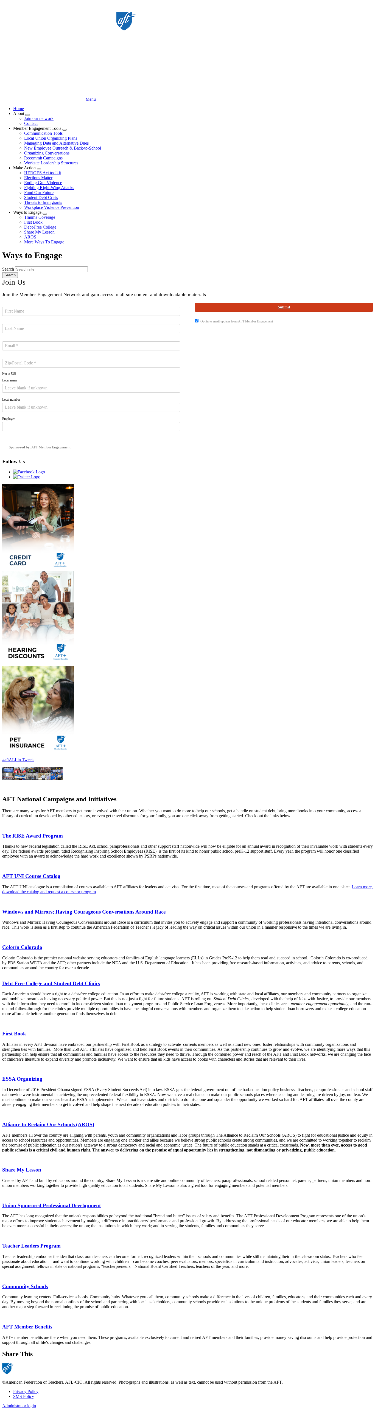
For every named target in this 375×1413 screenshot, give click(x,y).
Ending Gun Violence (43, 182)
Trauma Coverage (39, 217)
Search (8, 269)
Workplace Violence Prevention (51, 207)
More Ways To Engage (44, 242)
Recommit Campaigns (43, 158)
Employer (8, 419)
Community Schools (25, 1286)
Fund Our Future (39, 192)
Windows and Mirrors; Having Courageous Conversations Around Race (84, 912)
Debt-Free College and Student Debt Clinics (51, 983)
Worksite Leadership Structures (51, 163)
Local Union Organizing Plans (50, 138)
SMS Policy (23, 1396)
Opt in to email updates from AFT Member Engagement (236, 321)
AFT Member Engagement (51, 447)
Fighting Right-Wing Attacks (49, 187)
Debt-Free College (40, 227)
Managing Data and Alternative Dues (56, 143)
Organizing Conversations (46, 153)
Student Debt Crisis (41, 197)
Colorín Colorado (22, 947)
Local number (11, 399)
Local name (9, 380)
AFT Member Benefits (27, 1327)
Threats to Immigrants (43, 202)
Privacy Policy (25, 1391)
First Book (33, 222)
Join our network (39, 118)
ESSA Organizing (22, 1079)
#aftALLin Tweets (18, 759)
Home (18, 108)
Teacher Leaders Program (31, 1246)
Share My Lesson (39, 232)
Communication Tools (43, 133)
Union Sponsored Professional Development (51, 1205)
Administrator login (19, 1405)
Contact (31, 123)
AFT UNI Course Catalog (31, 876)
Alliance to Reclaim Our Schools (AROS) (48, 1124)
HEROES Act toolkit (42, 172)
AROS (30, 237)
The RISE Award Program (32, 836)
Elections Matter (38, 177)
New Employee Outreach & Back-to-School (62, 148)
